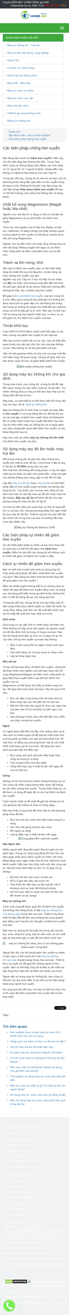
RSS (63, 5)
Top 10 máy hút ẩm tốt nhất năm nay (31, 1046)
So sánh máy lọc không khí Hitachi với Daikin (36, 1052)
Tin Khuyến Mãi (15, 1203)
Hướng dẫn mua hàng (19, 1139)
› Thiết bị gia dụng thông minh (23, 113)
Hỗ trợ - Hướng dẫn (17, 1208)
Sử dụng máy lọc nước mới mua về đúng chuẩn (38, 1094)
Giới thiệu (12, 1133)
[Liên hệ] (9, 1305)
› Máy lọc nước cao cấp (19, 98)
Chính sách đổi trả (17, 1155)
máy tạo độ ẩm (21, 483)
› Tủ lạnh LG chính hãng (20, 67)
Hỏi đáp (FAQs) (15, 1181)
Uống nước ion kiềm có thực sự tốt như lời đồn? (38, 1041)
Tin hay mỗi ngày (16, 1214)
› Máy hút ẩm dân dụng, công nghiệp (27, 52)
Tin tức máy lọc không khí (21, 1197)
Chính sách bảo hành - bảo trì (23, 1161)
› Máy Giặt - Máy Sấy (18, 83)
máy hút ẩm (44, 483)
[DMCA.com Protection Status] (16, 1281)
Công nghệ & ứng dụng (20, 1192)
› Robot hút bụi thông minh (21, 75)
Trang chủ (14, 131)
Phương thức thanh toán (20, 1144)
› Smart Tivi (12, 60)
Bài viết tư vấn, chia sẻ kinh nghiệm (29, 135)
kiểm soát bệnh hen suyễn (28, 295)
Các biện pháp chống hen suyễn (28, 138)
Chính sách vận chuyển (20, 1150)
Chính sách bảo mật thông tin (23, 1166)
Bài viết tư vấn (14, 1186)
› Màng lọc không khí (18, 120)
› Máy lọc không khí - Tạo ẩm (23, 45)
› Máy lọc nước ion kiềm (20, 90)
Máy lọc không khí (36, 404)
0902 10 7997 (20, 1253)
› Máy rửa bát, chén (17, 105)
